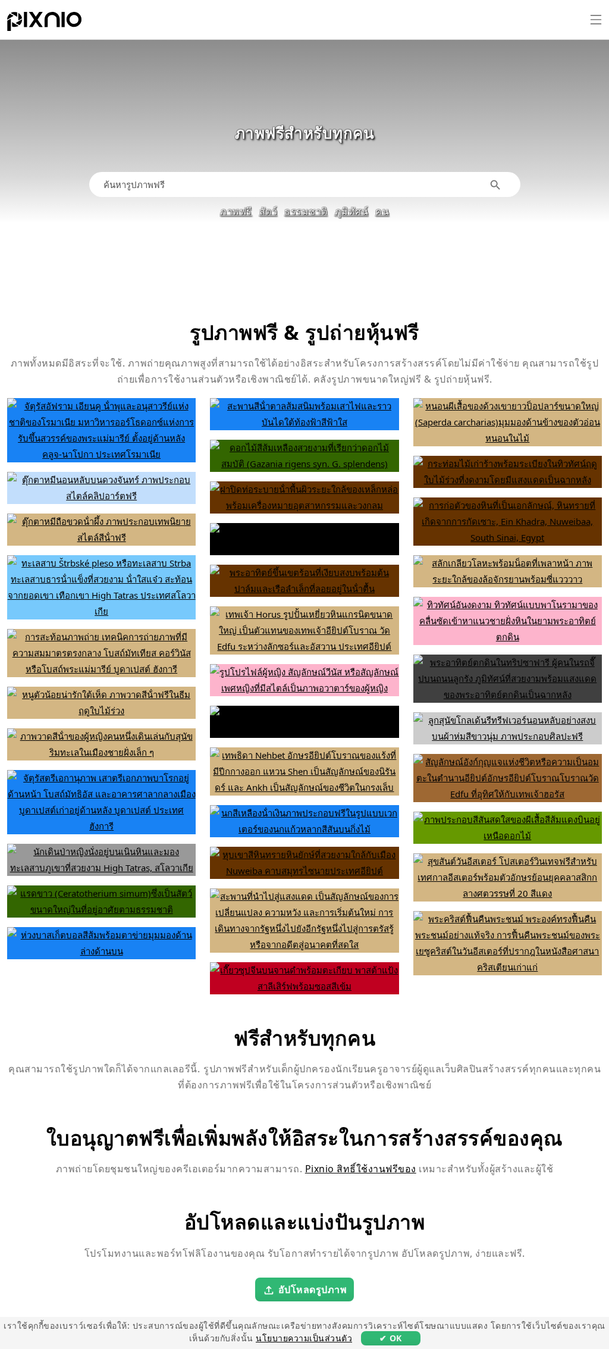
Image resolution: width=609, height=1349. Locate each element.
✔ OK (390, 1338)
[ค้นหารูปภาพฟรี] (495, 185)
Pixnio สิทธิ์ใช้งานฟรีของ (360, 1168)
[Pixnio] (44, 24)
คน (382, 211)
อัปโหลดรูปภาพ (312, 1288)
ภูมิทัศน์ (352, 211)
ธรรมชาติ (306, 211)
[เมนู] (595, 19)
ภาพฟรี (236, 211)
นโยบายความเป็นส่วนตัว (304, 1338)
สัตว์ (268, 211)
